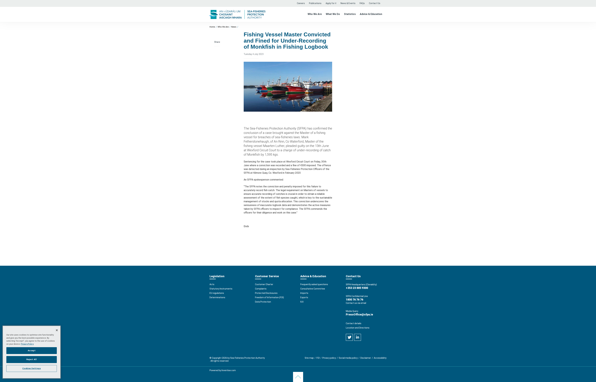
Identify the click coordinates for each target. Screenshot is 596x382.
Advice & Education (371, 14)
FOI (318, 358)
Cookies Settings (31, 368)
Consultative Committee (312, 288)
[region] (31, 352)
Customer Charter (264, 284)
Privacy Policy (27, 344)
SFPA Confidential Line (357, 296)
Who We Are (315, 14)
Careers (301, 3)
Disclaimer (365, 358)
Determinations (217, 297)
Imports (304, 293)
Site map (309, 358)
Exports (304, 297)
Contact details (353, 323)
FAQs (362, 3)
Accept (32, 350)
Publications (315, 3)
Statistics (350, 14)
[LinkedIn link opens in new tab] (357, 337)
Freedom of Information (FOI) (269, 297)
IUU (302, 302)
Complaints (260, 288)
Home (212, 27)
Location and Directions (357, 327)
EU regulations (217, 293)
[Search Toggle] (384, 3)
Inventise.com (229, 370)
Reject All (31, 359)
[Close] (56, 330)
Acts (212, 284)
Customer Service (267, 276)
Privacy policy (329, 358)
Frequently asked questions (314, 284)
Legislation (217, 276)
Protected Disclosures (266, 293)
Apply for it (331, 3)
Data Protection (263, 302)
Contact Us (374, 3)
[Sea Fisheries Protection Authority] (237, 14)
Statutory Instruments (221, 288)
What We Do (333, 14)
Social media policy (348, 358)
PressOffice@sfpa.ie (359, 314)
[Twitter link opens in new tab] (349, 337)
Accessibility (380, 358)
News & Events (348, 3)
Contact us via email (356, 303)
